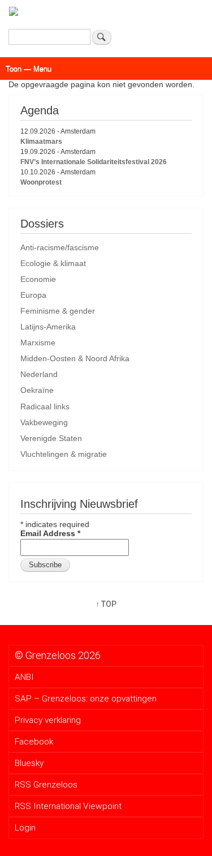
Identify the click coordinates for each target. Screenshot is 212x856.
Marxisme (37, 342)
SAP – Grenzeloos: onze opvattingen (86, 699)
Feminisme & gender (57, 310)
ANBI (24, 677)
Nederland (39, 374)
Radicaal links (45, 406)
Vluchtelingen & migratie (63, 454)
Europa (33, 294)
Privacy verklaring (48, 720)
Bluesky (29, 763)
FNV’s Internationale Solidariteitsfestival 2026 (93, 162)
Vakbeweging (44, 422)
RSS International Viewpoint (68, 806)
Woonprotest (41, 182)
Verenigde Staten (51, 438)
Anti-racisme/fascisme (59, 247)
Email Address (50, 533)
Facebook (34, 742)
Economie (38, 279)
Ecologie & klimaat (53, 263)
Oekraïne (37, 390)
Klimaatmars (41, 141)
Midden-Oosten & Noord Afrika (74, 358)
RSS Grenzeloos (46, 785)
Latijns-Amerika (48, 326)
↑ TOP (106, 604)
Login (25, 828)
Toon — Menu (28, 68)
